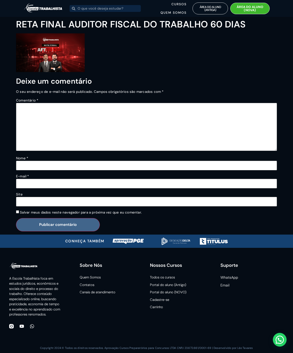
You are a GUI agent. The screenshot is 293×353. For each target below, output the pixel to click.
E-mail (22, 176)
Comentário (27, 100)
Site (19, 194)
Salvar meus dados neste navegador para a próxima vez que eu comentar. (81, 212)
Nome (22, 158)
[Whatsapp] (32, 326)
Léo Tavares (245, 348)
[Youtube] (21, 326)
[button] (280, 340)
